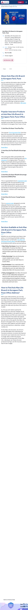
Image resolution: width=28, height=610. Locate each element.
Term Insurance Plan (15, 132)
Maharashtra (15, 5)
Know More (4, 147)
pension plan (10, 203)
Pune (20, 5)
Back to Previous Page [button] (9, 599)
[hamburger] (26, 2)
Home (2, 5)
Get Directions (7, 60)
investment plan (22, 181)
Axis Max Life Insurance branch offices (13, 240)
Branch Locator (7, 5)
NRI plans (23, 103)
